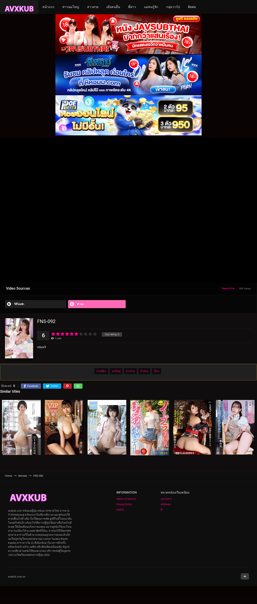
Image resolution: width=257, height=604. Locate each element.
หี (161, 509)
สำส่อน (144, 371)
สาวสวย (92, 7)
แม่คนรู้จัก (151, 7)
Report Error (228, 288)
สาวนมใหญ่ (70, 7)
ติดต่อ (192, 7)
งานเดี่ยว (101, 371)
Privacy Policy (124, 504)
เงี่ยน (156, 371)
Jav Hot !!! (166, 498)
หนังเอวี (41, 347)
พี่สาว (132, 7)
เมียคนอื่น (113, 7)
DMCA (120, 509)
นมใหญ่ (116, 371)
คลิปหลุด (166, 504)
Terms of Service (126, 498)
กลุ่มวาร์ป (173, 7)
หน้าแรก (48, 7)
